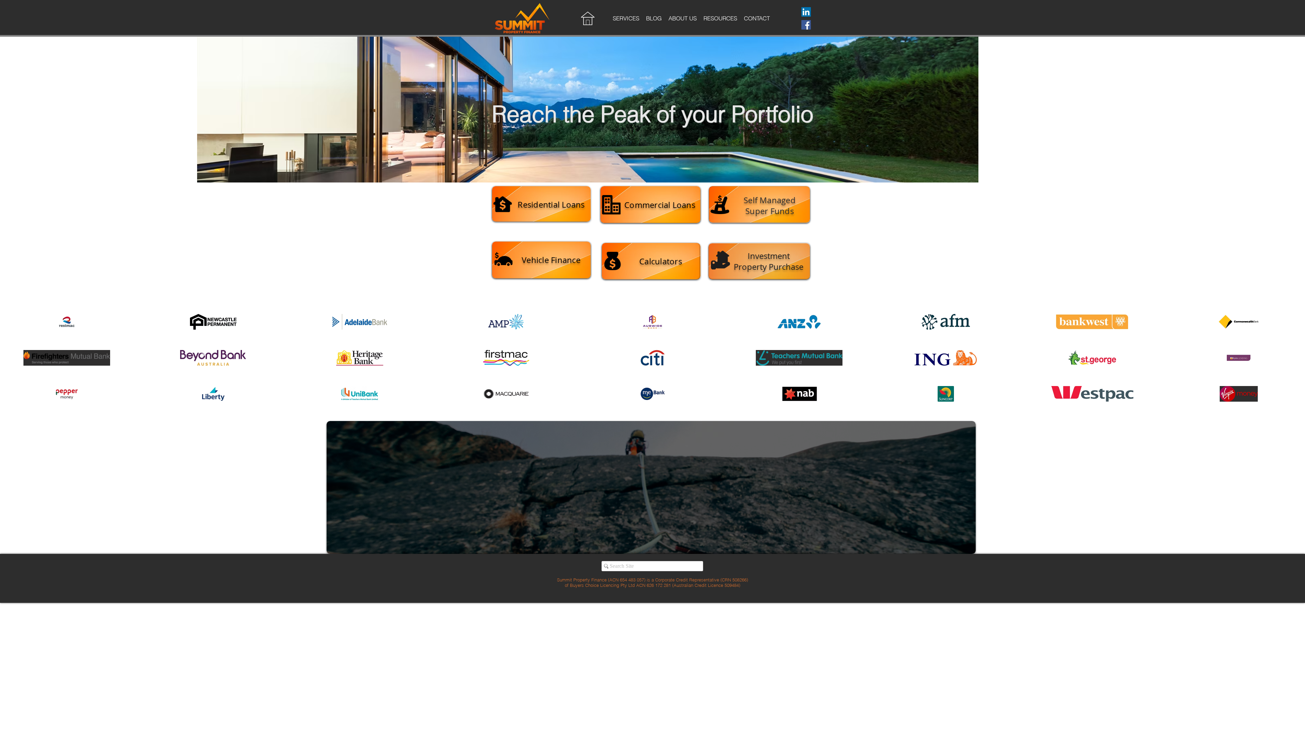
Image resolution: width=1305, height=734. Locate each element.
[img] (67, 322)
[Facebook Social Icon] (806, 25)
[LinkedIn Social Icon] (806, 12)
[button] (626, 20)
